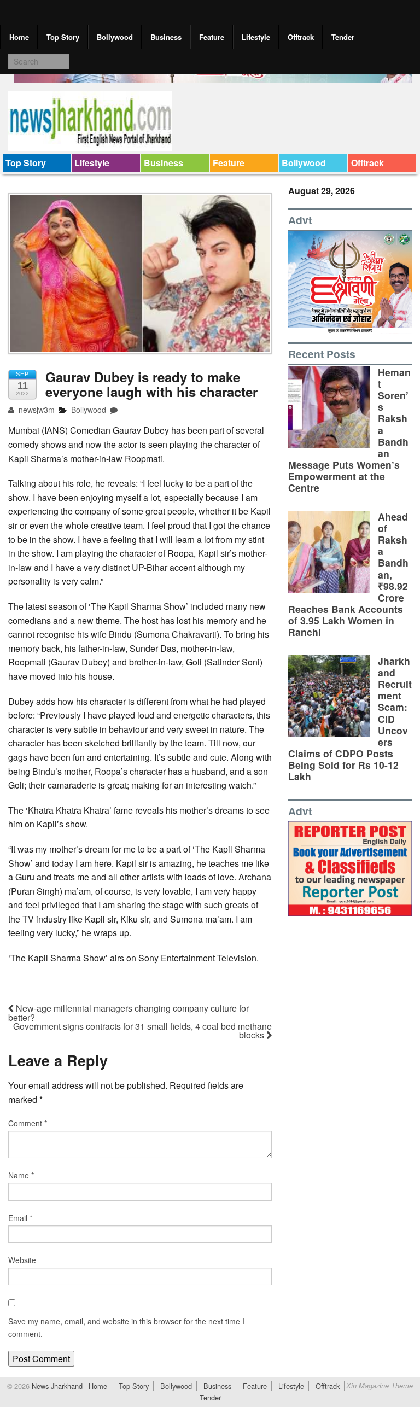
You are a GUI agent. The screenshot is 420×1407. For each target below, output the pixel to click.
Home (19, 37)
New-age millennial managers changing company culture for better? (128, 1013)
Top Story (62, 37)
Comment (27, 1123)
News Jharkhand (56, 1386)
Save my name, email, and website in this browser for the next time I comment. (126, 1327)
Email (20, 1217)
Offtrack (301, 37)
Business (166, 37)
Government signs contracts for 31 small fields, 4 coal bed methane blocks (142, 1030)
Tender (342, 37)
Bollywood (115, 37)
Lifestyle (256, 37)
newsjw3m (35, 409)
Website (22, 1259)
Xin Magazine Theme (379, 1386)
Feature (211, 37)
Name (21, 1175)
